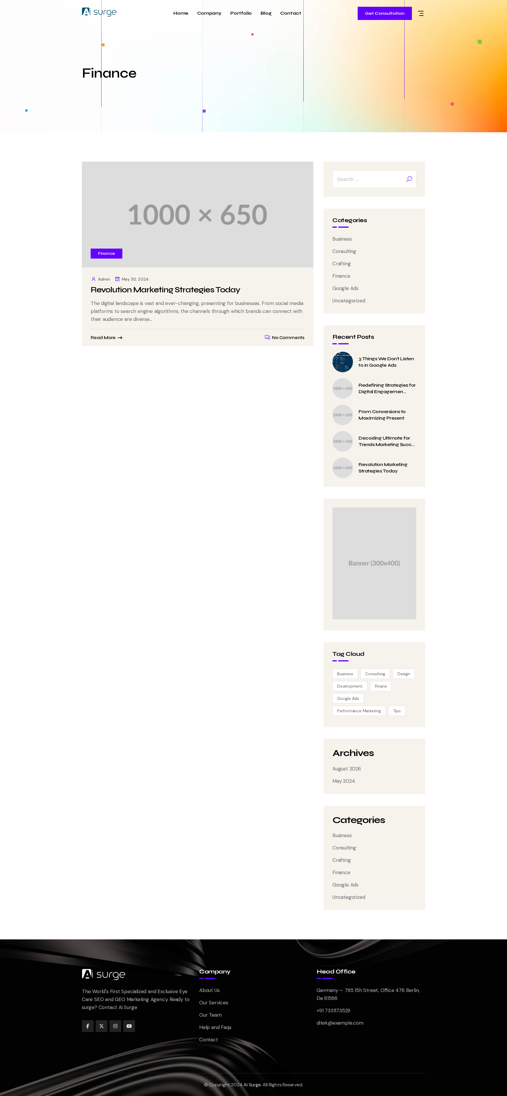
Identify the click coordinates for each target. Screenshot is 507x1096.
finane (381, 686)
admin (104, 279)
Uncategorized (348, 300)
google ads (348, 698)
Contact (290, 13)
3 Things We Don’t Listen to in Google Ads (386, 362)
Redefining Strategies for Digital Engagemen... (387, 388)
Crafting (341, 263)
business (345, 673)
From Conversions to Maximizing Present (382, 415)
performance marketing (359, 710)
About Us (209, 990)
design (404, 673)
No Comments (288, 337)
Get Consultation (385, 13)
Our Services (213, 1002)
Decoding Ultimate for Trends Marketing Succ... (387, 441)
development (350, 686)
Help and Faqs (215, 1027)
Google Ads (345, 288)
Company (209, 13)
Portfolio (241, 13)
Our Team (210, 1015)
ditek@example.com (340, 1023)
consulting (375, 673)
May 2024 (343, 781)
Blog (266, 13)
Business (341, 239)
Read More (103, 337)
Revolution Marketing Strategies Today (165, 290)
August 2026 (346, 768)
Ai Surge (252, 1085)
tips (397, 710)
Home (180, 13)
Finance (106, 253)
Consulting (344, 251)
